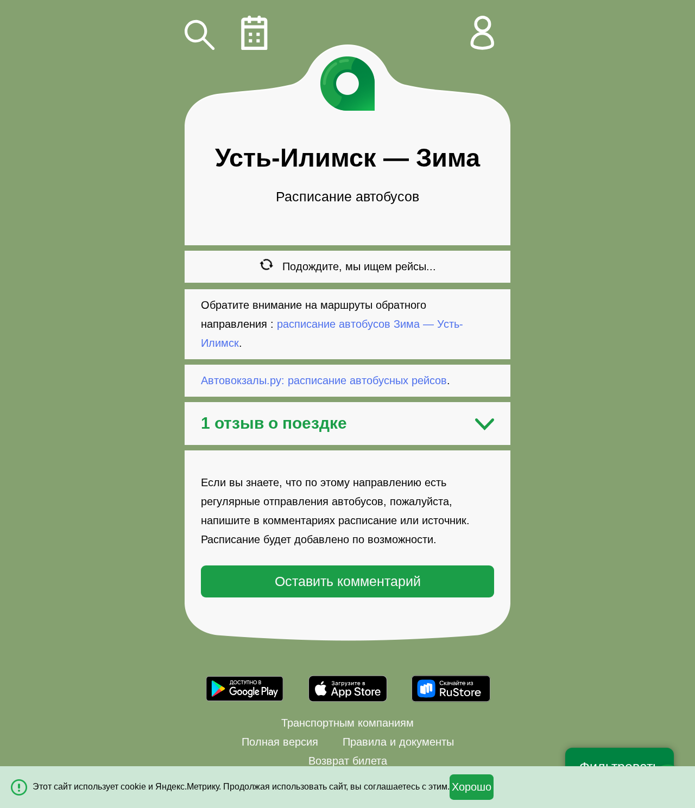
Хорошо (471, 787)
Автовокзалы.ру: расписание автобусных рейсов (324, 380)
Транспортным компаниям (347, 723)
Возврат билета (347, 761)
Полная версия (280, 742)
